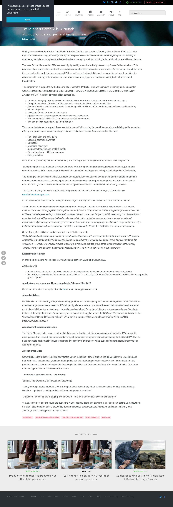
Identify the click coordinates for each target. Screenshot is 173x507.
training (106, 417)
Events (90, 15)
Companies (79, 15)
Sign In (149, 2)
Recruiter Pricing (128, 497)
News (57, 497)
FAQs (99, 497)
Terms (82, 497)
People (67, 15)
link (64, 289)
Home (33, 497)
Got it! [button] (28, 20)
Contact (65, 497)
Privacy (90, 497)
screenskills (92, 417)
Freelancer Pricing (111, 497)
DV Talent (27, 417)
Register (159, 2)
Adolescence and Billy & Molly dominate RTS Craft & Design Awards (140, 477)
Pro (119, 15)
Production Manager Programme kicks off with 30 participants (32, 477)
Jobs (58, 15)
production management (47, 417)
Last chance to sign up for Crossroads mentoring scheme (86, 477)
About (111, 15)
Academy (101, 15)
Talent (41, 497)
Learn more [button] (12, 13)
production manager (72, 417)
